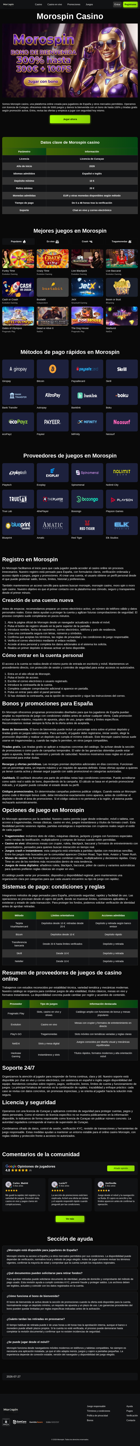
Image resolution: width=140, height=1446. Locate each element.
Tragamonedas (119, 241)
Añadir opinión (121, 1168)
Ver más (70, 1219)
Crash (85, 241)
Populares (16, 241)
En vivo (51, 241)
